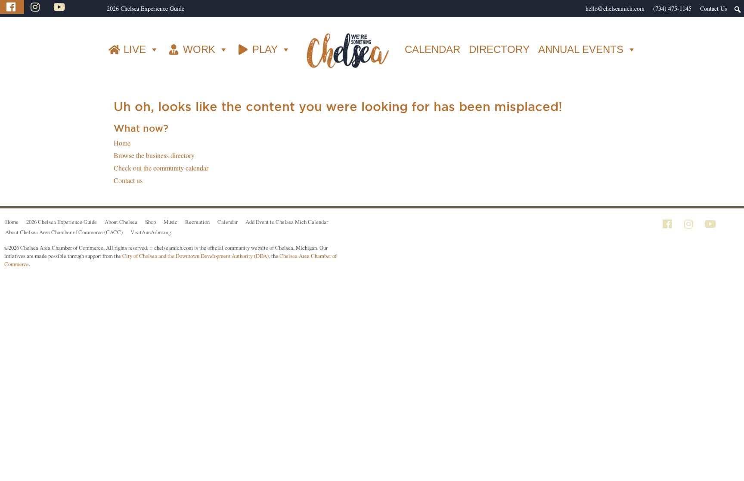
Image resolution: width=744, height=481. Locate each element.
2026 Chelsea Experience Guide (145, 8)
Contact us (128, 180)
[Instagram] (36, 7)
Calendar (227, 222)
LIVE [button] (135, 49)
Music (170, 222)
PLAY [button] (265, 49)
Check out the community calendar (161, 167)
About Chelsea (121, 222)
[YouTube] (60, 7)
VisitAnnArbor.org (150, 232)
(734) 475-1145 (672, 8)
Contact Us (713, 8)
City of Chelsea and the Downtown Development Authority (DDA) (195, 256)
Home (122, 142)
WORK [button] (199, 49)
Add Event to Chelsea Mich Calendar (286, 222)
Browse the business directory (154, 155)
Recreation (197, 222)
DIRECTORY (499, 49)
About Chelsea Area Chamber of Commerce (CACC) (64, 232)
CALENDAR (432, 49)
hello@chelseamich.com (615, 8)
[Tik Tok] (83, 7)
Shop (150, 222)
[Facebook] (12, 7)
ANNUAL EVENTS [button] (580, 49)
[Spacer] (98, 8)
